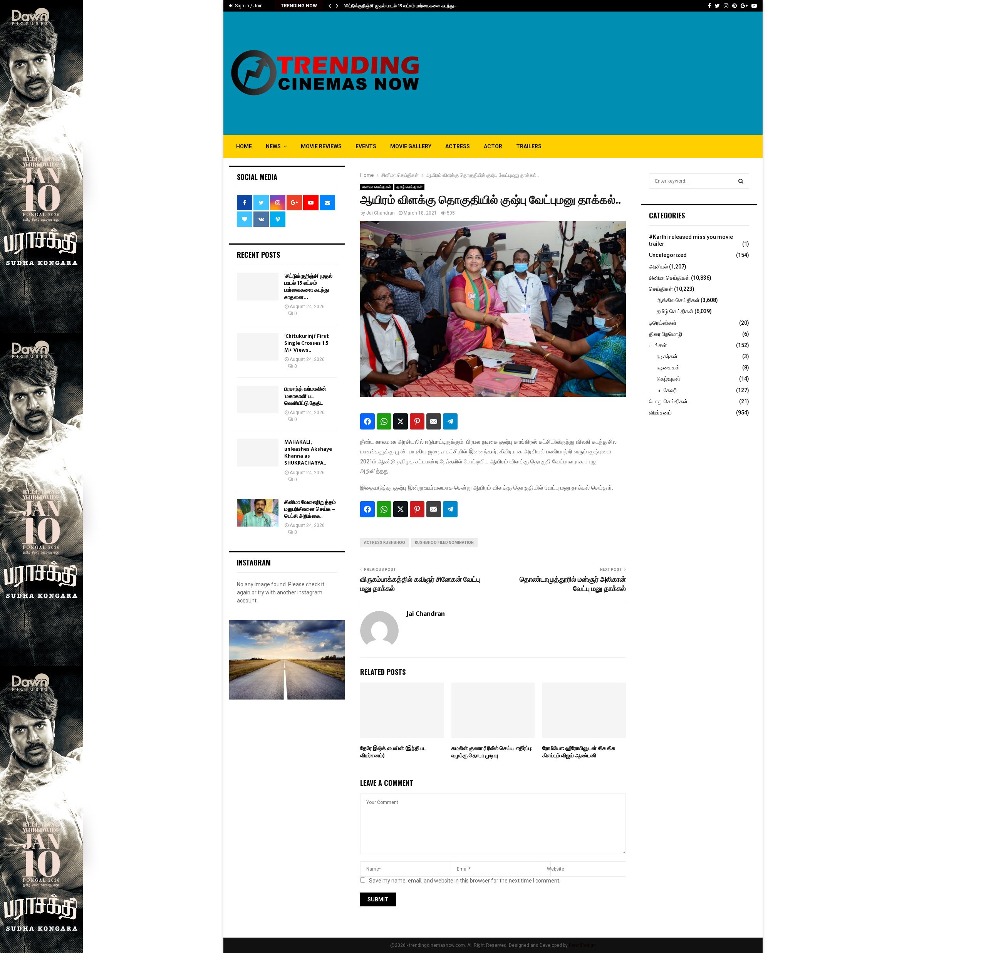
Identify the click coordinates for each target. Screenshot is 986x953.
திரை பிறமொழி (665, 334)
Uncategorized (668, 255)
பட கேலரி (667, 390)
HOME (244, 146)
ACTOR (493, 146)
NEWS (273, 146)
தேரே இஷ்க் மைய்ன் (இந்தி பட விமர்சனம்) (393, 752)
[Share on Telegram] (450, 421)
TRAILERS (529, 146)
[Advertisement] (616, 73)
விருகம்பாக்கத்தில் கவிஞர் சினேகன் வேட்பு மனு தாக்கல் (420, 584)
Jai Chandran (380, 213)
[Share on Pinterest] (417, 421)
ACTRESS (457, 146)
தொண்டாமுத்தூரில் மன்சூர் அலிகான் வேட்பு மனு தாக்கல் (573, 584)
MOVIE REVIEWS (321, 146)
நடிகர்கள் (667, 356)
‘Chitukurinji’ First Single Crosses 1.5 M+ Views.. (306, 343)
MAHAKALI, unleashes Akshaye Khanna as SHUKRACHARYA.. (308, 453)
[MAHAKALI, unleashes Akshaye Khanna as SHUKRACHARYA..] (257, 452)
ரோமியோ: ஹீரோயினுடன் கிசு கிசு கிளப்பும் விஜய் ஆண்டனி (578, 752)
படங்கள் (658, 345)
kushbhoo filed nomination (444, 542)
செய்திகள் (661, 289)
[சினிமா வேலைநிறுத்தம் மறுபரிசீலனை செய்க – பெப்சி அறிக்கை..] (257, 513)
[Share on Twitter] (400, 421)
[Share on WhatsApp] (384, 421)
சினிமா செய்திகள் (376, 187)
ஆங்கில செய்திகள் (678, 300)
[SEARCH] (741, 181)
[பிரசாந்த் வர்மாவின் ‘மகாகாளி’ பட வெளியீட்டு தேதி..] (257, 399)
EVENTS (365, 146)
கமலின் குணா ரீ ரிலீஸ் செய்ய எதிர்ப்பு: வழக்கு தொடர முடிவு (492, 752)
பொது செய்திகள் (668, 401)
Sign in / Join (248, 5)
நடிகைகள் (668, 367)
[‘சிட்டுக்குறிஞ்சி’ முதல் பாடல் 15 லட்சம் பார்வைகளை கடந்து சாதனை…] (257, 286)
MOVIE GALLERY (410, 146)
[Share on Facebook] (367, 421)
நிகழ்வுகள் (668, 379)
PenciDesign (582, 945)
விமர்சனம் (660, 412)
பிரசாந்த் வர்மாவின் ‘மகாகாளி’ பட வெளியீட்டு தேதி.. (305, 395)
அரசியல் (658, 266)
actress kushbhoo (384, 542)
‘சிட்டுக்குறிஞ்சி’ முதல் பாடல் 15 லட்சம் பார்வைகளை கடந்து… (401, 6)
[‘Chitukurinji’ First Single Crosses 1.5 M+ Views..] (257, 347)
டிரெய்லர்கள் (662, 323)
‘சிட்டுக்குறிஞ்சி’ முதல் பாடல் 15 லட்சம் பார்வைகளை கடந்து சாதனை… (308, 287)
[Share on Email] (433, 421)
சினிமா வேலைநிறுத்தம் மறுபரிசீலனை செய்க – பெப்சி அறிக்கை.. (310, 509)
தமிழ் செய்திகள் (409, 187)
